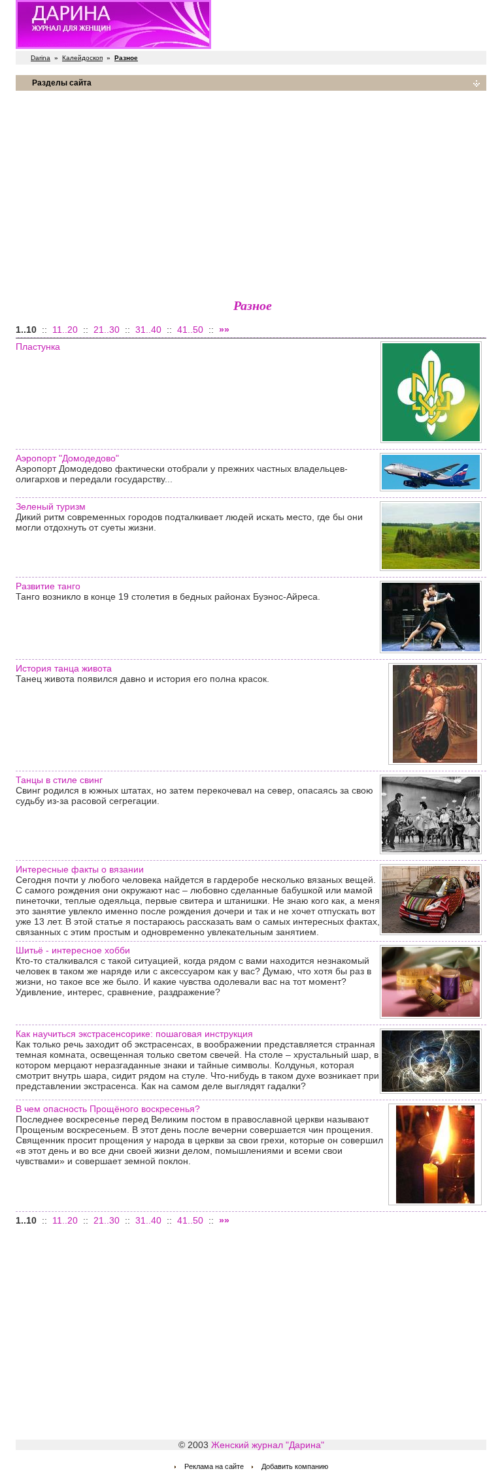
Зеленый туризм (51, 506)
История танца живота (64, 668)
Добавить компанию (294, 1466)
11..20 (65, 329)
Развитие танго (48, 586)
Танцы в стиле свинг (59, 780)
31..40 (148, 329)
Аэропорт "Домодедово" (67, 458)
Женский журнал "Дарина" (267, 1445)
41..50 (190, 329)
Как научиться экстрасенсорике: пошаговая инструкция (134, 1033)
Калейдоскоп (82, 57)
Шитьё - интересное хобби (73, 950)
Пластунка (38, 346)
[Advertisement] (251, 192)
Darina (40, 57)
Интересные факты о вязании (80, 869)
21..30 (106, 329)
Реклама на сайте (214, 1466)
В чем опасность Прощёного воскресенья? (108, 1109)
